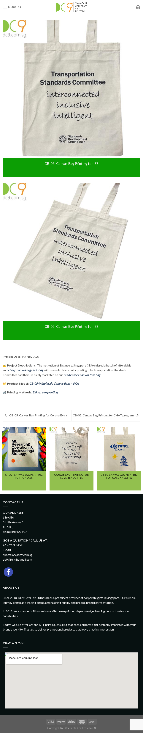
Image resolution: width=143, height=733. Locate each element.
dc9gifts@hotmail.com (17, 559)
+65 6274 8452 (13, 545)
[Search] (19, 7)
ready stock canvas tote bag (81, 375)
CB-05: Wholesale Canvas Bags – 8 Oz (54, 383)
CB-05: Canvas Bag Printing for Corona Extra (38, 415)
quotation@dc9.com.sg (17, 554)
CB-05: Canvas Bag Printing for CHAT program (103, 415)
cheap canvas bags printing (25, 370)
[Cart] (138, 7)
